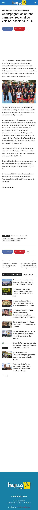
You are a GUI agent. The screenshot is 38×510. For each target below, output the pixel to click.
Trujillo (26, 10)
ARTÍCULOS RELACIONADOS (12, 275)
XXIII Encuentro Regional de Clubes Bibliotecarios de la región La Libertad (28, 266)
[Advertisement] (19, 212)
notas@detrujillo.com (23, 507)
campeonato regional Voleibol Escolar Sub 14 (15, 238)
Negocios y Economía (5, 293)
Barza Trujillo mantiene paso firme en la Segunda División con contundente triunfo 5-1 (23, 282)
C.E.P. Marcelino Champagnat (19, 235)
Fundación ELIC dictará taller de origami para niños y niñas (9, 266)
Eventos (15, 10)
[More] (28, 29)
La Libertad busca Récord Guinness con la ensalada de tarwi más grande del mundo (23, 303)
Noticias (4, 10)
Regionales (21, 10)
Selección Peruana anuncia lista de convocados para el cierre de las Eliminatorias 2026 (24, 345)
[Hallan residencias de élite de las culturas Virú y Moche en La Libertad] (7, 324)
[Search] (35, 2)
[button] (3, 2)
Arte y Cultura (6, 305)
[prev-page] (3, 376)
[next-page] (6, 376)
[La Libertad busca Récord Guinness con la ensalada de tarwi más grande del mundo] (7, 303)
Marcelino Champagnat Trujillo (11, 240)
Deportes (10, 10)
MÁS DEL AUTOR (28, 275)
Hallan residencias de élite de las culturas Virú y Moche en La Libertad (24, 324)
